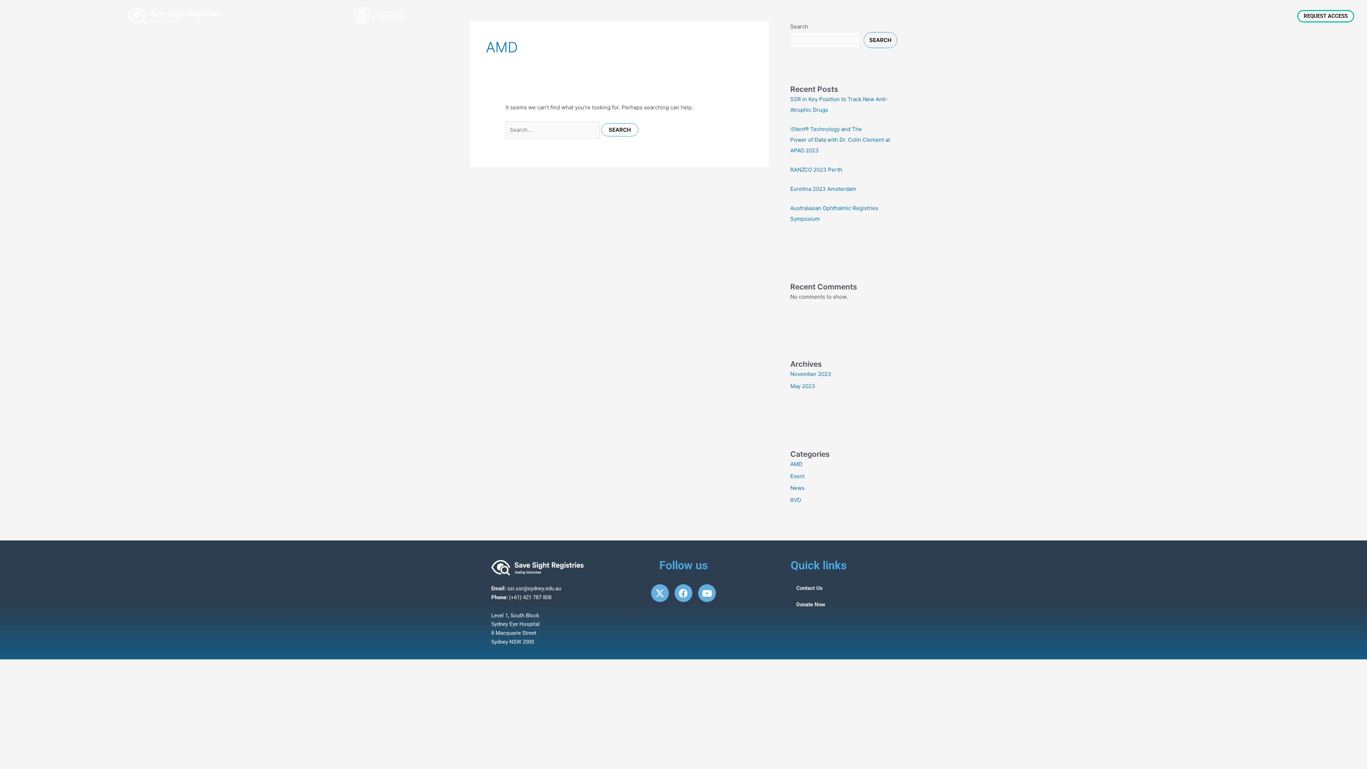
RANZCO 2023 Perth (816, 169)
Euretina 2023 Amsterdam (823, 188)
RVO (795, 500)
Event (797, 476)
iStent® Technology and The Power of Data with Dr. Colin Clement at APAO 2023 (840, 140)
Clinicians (1207, 16)
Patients (1243, 16)
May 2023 (802, 386)
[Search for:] (553, 129)
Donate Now (810, 604)
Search (880, 40)
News (1175, 16)
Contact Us (809, 588)
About (1140, 16)
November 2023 (810, 374)
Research (1279, 16)
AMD (796, 464)
